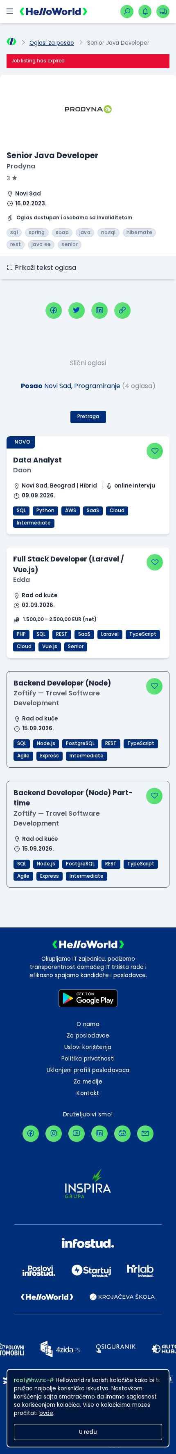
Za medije (88, 1082)
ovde (46, 1413)
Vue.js (49, 646)
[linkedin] (99, 310)
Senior (75, 646)
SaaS (93, 510)
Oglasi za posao (51, 43)
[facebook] (53, 310)
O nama (88, 1024)
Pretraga (88, 416)
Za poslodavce (88, 1036)
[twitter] (76, 310)
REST (62, 634)
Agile (23, 755)
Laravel (110, 634)
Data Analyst (37, 460)
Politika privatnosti (88, 1059)
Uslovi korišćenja (88, 1047)
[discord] (122, 1133)
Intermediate (34, 523)
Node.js (46, 743)
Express (49, 755)
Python (45, 510)
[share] (122, 310)
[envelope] (145, 1133)
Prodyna (21, 166)
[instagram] (53, 1133)
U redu (88, 1432)
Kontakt (88, 1093)
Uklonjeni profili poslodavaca (88, 1070)
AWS (70, 510)
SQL (21, 510)
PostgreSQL (80, 743)
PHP (21, 634)
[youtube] (76, 1133)
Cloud (117, 510)
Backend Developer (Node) (62, 683)
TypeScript (142, 634)
